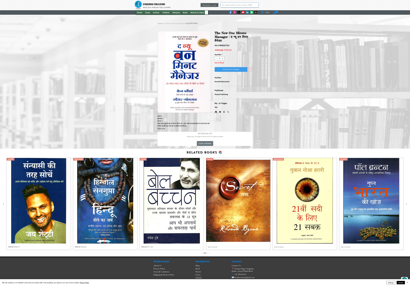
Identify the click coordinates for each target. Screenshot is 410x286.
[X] (238, 12)
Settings (391, 283)
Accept (400, 283)
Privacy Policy (84, 283)
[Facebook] (230, 12)
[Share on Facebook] (216, 112)
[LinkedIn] (247, 12)
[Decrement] (216, 58)
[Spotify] (251, 12)
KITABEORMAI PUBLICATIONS (154, 4)
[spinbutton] (219, 58)
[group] (205, 204)
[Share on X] (228, 112)
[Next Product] (406, 204)
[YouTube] (243, 12)
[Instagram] (234, 12)
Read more (161, 128)
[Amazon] (256, 12)
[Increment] (222, 58)
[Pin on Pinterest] (220, 112)
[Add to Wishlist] (250, 69)
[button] (197, 12)
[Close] (407, 282)
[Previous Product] (3, 204)
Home (159, 23)
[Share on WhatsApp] (224, 112)
